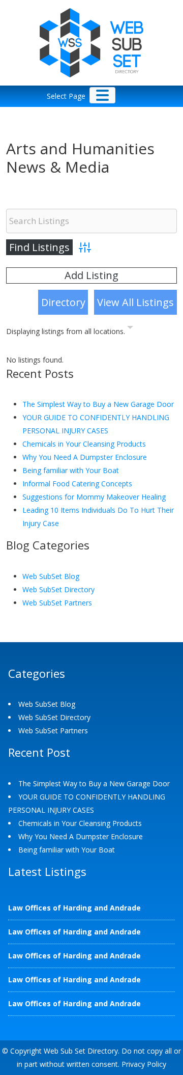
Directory (63, 302)
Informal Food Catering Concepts (77, 483)
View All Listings (135, 302)
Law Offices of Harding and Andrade (74, 908)
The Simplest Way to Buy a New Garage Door (98, 404)
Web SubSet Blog (50, 576)
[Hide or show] (130, 329)
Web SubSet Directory (58, 589)
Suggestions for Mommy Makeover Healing (94, 497)
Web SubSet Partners (57, 603)
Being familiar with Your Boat (70, 470)
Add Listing (91, 275)
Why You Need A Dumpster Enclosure (84, 457)
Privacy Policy (143, 1064)
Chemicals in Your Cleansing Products (84, 444)
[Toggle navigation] (102, 95)
